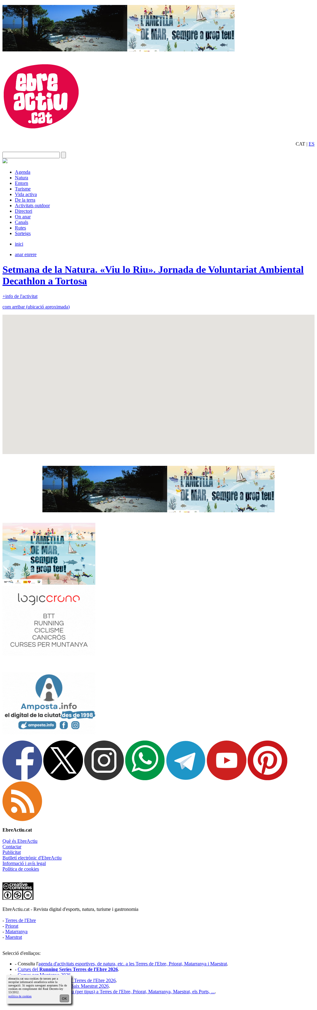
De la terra (25, 200)
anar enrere (26, 254)
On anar (23, 216)
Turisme (23, 188)
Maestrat (13, 937)
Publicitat (11, 852)
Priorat (11, 926)
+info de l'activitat (19, 296)
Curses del (68, 969)
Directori (23, 211)
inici (19, 244)
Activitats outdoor (32, 205)
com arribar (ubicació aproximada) (36, 306)
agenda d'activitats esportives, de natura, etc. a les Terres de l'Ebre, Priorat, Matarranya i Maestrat (132, 963)
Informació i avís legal (24, 863)
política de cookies (20, 996)
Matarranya (16, 931)
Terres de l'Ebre (20, 920)
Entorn (21, 183)
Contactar (11, 846)
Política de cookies (20, 869)
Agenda (22, 172)
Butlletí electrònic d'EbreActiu (32, 857)
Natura (21, 177)
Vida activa (26, 194)
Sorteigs (23, 233)
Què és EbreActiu (19, 841)
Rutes (20, 227)
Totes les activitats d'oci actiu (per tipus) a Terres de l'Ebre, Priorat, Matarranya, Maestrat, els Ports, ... (116, 991)
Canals (21, 222)
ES (312, 143)
